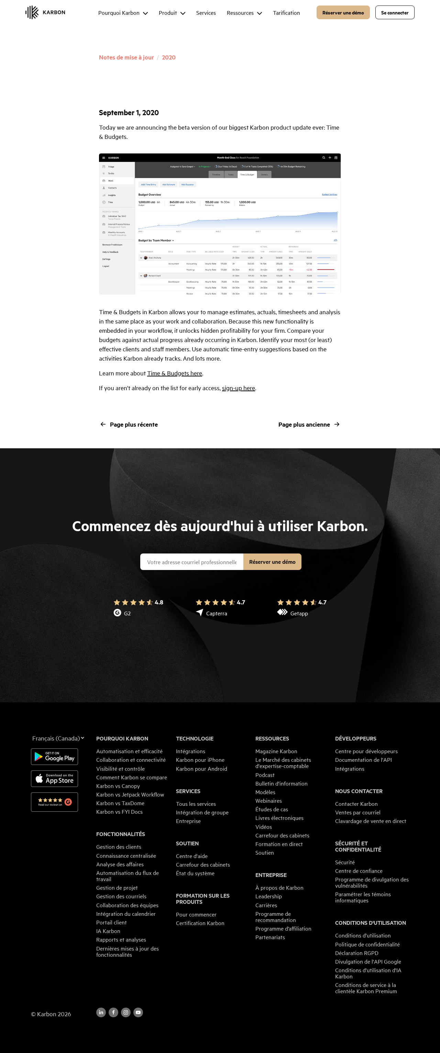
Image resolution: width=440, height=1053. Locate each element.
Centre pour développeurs (366, 751)
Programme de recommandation (275, 916)
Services (188, 791)
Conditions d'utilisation (370, 923)
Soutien (187, 843)
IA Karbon (108, 931)
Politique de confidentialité (367, 944)
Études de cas (271, 809)
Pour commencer (196, 914)
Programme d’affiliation (283, 928)
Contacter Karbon (356, 803)
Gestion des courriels (121, 896)
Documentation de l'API (363, 759)
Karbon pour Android (201, 768)
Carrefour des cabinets (203, 864)
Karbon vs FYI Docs (119, 811)
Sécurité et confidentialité (358, 846)
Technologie (194, 738)
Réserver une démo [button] (343, 12)
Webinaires (268, 800)
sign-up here (238, 388)
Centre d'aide (192, 856)
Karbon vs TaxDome (120, 803)
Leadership (268, 896)
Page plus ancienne (304, 424)
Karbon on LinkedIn (101, 1012)
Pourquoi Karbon (122, 738)
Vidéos (263, 826)
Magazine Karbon (276, 751)
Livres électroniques (279, 817)
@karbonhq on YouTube (126, 1012)
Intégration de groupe (202, 812)
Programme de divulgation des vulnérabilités (372, 882)
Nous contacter (359, 791)
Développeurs (355, 738)
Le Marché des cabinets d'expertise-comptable (283, 762)
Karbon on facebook (113, 1012)
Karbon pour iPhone (200, 759)
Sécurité (345, 862)
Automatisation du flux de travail (127, 875)
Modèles (265, 792)
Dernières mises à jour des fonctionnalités (127, 951)
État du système (195, 873)
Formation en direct (279, 844)
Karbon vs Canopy (118, 785)
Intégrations (190, 751)
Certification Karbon (200, 923)
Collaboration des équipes (127, 905)
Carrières (266, 905)
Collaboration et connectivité (131, 759)
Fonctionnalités (120, 834)
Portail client (111, 922)
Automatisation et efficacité (129, 751)
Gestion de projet (117, 887)
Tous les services (196, 803)
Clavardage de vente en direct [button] (370, 821)
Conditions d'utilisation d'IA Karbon (368, 973)
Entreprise (188, 821)
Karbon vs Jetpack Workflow (130, 794)
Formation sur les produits (203, 898)
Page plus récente (134, 424)
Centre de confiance (359, 870)
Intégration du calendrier (126, 913)
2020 (169, 57)
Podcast (265, 774)
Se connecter (395, 12)
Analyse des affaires (120, 864)
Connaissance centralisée (126, 855)
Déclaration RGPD (356, 953)
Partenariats (270, 937)
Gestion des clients (118, 846)
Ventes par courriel (358, 812)
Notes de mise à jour (126, 57)
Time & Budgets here (174, 373)
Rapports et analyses (121, 939)
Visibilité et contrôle (120, 768)
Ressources (272, 738)
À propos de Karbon (279, 887)
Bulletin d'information (281, 783)
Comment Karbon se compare (131, 777)
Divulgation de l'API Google (368, 961)
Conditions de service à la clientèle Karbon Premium (366, 987)
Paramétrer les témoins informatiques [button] (363, 897)
